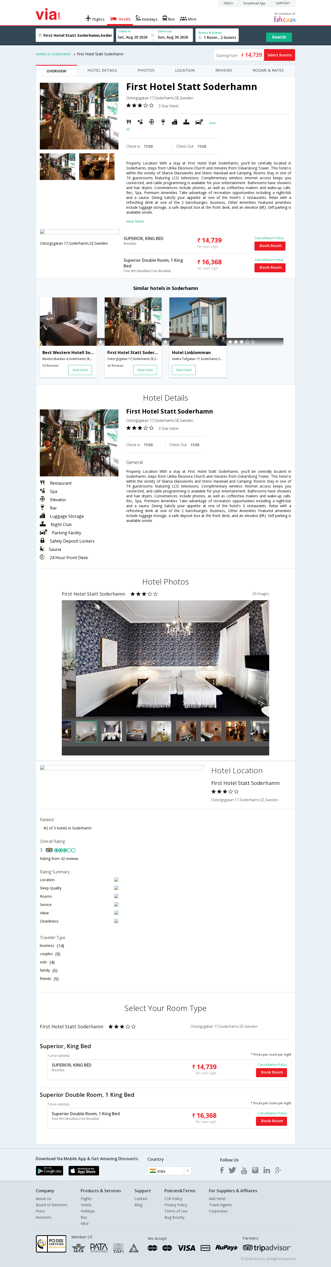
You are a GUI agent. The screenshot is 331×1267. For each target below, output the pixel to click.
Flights (86, 1198)
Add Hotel (217, 1198)
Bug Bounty (174, 1217)
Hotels (86, 1204)
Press (40, 1211)
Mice (85, 1223)
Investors (43, 1217)
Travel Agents (220, 1204)
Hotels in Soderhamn (53, 53)
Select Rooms (279, 55)
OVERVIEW (56, 70)
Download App (254, 3)
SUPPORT (283, 3)
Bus (84, 1217)
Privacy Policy (175, 1204)
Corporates (218, 1211)
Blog (138, 1204)
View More (135, 221)
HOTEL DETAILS (102, 70)
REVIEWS (223, 70)
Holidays (88, 1211)
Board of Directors (51, 1204)
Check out (164, 31)
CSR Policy (173, 1198)
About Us (43, 1198)
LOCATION (185, 70)
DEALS (228, 3)
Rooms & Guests (210, 32)
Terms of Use (175, 1211)
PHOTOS (146, 70)
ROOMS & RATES (268, 70)
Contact (141, 1198)
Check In (125, 31)
